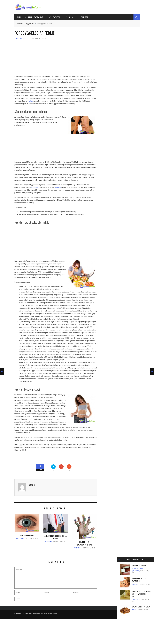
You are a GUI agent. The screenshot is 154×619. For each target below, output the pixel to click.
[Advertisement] (55, 57)
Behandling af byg (27, 535)
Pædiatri (85, 17)
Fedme (30, 101)
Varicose (57, 187)
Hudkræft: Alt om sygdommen (139, 579)
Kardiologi (70, 17)
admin (44, 38)
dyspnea (34, 187)
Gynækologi (54, 17)
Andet (134, 610)
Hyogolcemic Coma (139, 565)
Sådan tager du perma (141, 606)
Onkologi (135, 584)
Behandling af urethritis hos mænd (55, 537)
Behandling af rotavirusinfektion (84, 543)
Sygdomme (18, 38)
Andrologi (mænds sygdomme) (30, 17)
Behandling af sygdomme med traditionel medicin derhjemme (36, 613)
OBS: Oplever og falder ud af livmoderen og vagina (141, 594)
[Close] (119, 559)
